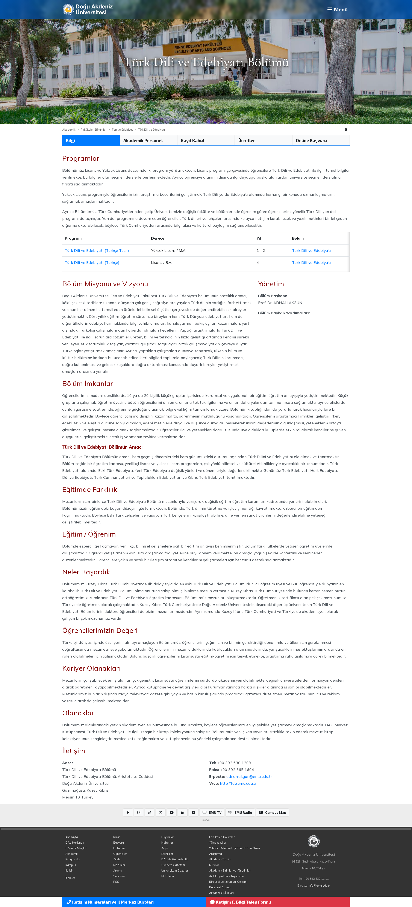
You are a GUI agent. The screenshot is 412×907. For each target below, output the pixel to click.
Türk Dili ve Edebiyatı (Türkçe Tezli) (97, 250)
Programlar (72, 859)
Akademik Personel (143, 140)
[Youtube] (172, 812)
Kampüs (70, 865)
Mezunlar (119, 865)
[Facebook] (128, 812)
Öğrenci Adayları (76, 848)
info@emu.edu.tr (319, 885)
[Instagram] (139, 812)
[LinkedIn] (183, 812)
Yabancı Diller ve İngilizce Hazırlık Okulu (234, 848)
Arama (117, 870)
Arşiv (164, 848)
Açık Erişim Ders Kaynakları (226, 876)
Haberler (119, 848)
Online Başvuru (311, 140)
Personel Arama (219, 887)
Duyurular (167, 837)
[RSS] (193, 812)
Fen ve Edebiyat (122, 129)
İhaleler (70, 877)
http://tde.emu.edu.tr (238, 783)
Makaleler (167, 876)
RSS (116, 881)
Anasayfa (71, 837)
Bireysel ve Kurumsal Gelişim (228, 881)
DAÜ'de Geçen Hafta (175, 859)
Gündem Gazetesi (173, 865)
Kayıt (116, 837)
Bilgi (70, 140)
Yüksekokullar (217, 842)
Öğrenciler (120, 853)
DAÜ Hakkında (74, 842)
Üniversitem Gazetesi (175, 870)
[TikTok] (150, 812)
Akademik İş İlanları (221, 893)
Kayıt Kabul (192, 140)
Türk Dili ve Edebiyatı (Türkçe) (92, 262)
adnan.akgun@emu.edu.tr (249, 776)
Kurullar (214, 865)
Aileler (117, 859)
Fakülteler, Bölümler (94, 129)
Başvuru (118, 842)
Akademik (69, 129)
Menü (340, 9)
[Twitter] (161, 812)
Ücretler (246, 140)
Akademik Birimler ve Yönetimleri (230, 870)
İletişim (69, 870)
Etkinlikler (167, 853)
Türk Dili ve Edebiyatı (151, 129)
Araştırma (215, 853)
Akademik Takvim (220, 859)
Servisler (119, 876)
